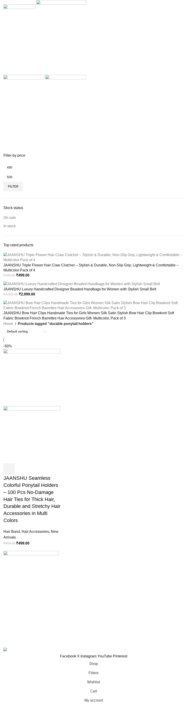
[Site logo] (19, 11)
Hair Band (11, 531)
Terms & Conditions (81, 580)
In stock (9, 226)
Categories (12, 131)
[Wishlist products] (93, 51)
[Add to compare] (33, 469)
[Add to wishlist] (46, 469)
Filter (13, 186)
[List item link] (31, 604)
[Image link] (31, 563)
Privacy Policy (77, 563)
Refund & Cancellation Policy (89, 571)
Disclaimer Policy (80, 597)
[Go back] (9, 108)
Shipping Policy (78, 588)
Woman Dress (139, 571)
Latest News (138, 588)
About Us (135, 563)
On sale (9, 218)
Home (8, 324)
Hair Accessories (35, 531)
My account (137, 597)
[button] (9, 469)
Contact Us (137, 580)
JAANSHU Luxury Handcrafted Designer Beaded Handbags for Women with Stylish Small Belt (79, 289)
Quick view (21, 469)
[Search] (93, 42)
